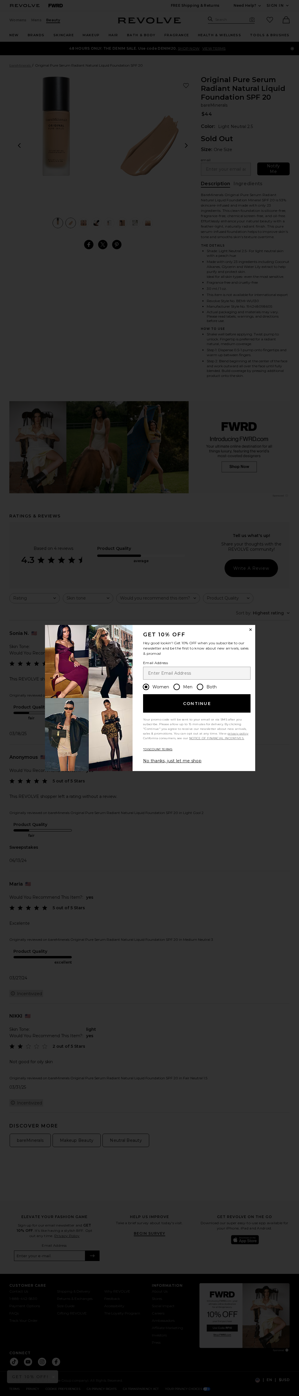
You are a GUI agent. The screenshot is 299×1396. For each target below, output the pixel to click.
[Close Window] (250, 629)
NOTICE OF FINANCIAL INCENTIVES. (216, 738)
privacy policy (237, 733)
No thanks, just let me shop (172, 760)
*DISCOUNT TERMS (158, 749)
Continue (197, 703)
